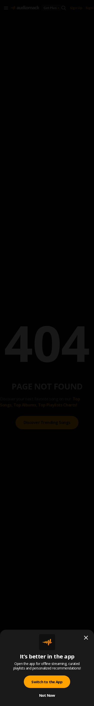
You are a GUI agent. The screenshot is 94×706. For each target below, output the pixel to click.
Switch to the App (46, 681)
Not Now (47, 695)
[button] (47, 353)
